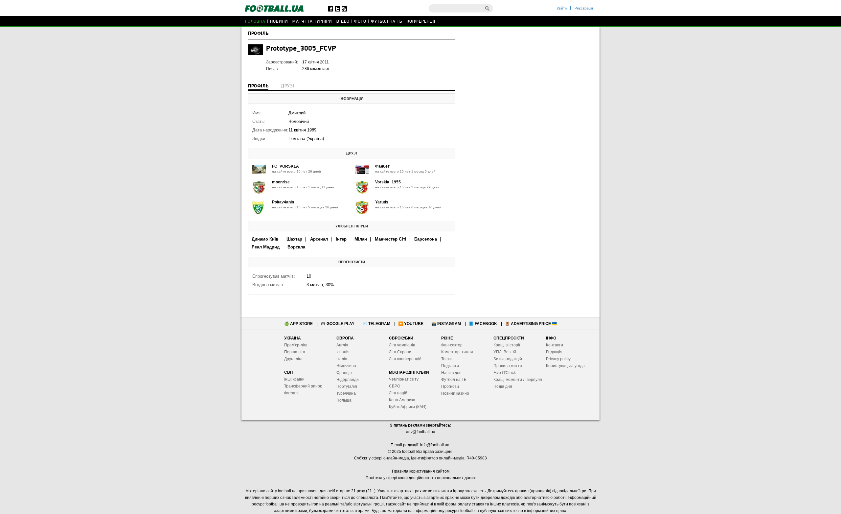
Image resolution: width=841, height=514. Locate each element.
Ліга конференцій (405, 359)
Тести (446, 359)
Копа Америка (402, 400)
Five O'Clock (504, 372)
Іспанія (343, 352)
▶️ (410, 324)
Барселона (425, 239)
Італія (341, 359)
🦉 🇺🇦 (531, 324)
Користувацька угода (565, 365)
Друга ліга (293, 359)
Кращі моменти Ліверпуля (517, 379)
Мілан (360, 239)
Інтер (341, 239)
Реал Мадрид (266, 247)
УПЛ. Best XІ (504, 352)
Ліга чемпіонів (402, 345)
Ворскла (296, 247)
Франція (344, 372)
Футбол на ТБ (386, 21)
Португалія (346, 386)
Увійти (562, 8)
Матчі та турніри (312, 21)
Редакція (554, 352)
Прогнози (450, 386)
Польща (344, 400)
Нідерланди (347, 379)
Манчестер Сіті (390, 239)
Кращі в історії (506, 345)
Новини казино (455, 393)
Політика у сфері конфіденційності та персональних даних (421, 478)
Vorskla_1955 (388, 182)
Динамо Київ (265, 239)
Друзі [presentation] (287, 86)
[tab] (258, 86)
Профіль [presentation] (258, 86)
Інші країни (294, 379)
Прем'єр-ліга (295, 345)
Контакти (554, 345)
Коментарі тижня (457, 352)
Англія (342, 345)
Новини (279, 21)
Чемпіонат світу (404, 379)
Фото (360, 21)
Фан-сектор (452, 345)
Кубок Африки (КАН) (407, 407)
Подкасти (450, 365)
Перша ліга (294, 352)
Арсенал (319, 239)
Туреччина (346, 393)
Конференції (421, 21)
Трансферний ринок (303, 386)
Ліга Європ (399, 352)
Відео (343, 21)
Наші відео (451, 372)
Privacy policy (558, 359)
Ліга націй (398, 393)
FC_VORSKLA (285, 166)
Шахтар (294, 239)
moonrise (281, 182)
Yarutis (381, 202)
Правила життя (507, 365)
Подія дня (502, 386)
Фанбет (382, 166)
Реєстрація (584, 8)
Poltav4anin (283, 202)
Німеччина (346, 365)
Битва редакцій (507, 359)
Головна (255, 21)
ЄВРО (394, 386)
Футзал (291, 393)
